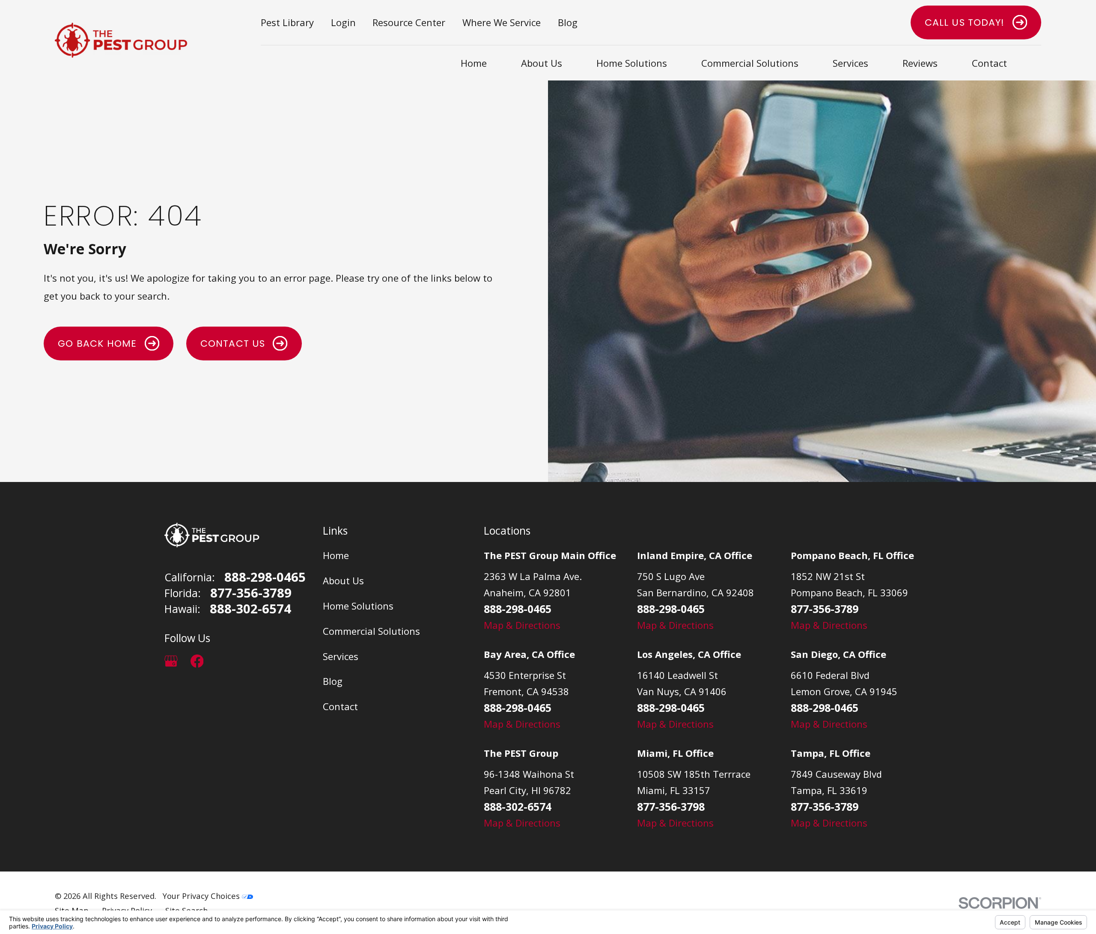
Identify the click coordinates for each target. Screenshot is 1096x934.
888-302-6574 (250, 609)
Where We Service (501, 22)
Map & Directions (522, 625)
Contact (340, 706)
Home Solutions (358, 605)
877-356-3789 (251, 593)
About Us (343, 580)
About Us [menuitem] (541, 63)
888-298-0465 (265, 577)
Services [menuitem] (850, 63)
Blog (568, 22)
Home (336, 555)
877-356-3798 (671, 807)
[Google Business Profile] (171, 661)
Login (343, 22)
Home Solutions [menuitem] (631, 63)
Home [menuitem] (474, 63)
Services (340, 656)
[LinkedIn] (222, 661)
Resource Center (408, 22)
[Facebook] (197, 661)
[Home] (121, 40)
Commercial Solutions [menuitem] (749, 63)
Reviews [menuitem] (920, 63)
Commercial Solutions (371, 631)
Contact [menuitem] (989, 63)
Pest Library (287, 22)
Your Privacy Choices (202, 895)
